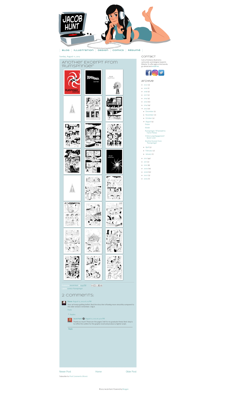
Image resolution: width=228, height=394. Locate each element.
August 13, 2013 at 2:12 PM (82, 302)
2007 (146, 175)
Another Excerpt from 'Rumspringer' (153, 142)
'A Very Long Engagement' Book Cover (155, 137)
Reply (70, 310)
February (149, 151)
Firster (147, 124)
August (148, 122)
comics (70, 289)
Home (98, 372)
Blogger (125, 389)
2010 (146, 165)
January (149, 154)
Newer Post (65, 372)
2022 (146, 85)
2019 (145, 88)
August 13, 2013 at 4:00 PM (95, 319)
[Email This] (92, 285)
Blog (65, 50)
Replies (72, 314)
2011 (145, 162)
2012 (145, 158)
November (150, 115)
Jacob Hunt (74, 285)
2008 (146, 172)
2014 (145, 105)
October (149, 118)
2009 (146, 169)
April (147, 147)
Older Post (131, 372)
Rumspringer (78, 289)
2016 (145, 99)
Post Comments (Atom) (79, 376)
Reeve (70, 302)
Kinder (147, 128)
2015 (145, 102)
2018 (145, 92)
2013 (145, 109)
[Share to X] (97, 285)
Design (103, 50)
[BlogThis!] (94, 285)
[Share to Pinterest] (101, 285)
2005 (146, 179)
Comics (118, 50)
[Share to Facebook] (99, 285)
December (150, 112)
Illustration (84, 50)
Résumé (134, 50)
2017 (145, 95)
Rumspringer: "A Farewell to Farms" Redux (155, 132)
